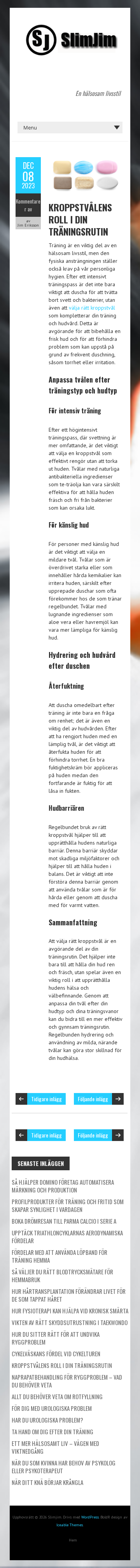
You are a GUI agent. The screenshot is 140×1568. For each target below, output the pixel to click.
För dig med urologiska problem (52, 1408)
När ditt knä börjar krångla (47, 1482)
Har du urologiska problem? (47, 1420)
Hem (73, 1540)
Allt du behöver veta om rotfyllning (57, 1396)
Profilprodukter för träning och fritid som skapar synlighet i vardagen (68, 1205)
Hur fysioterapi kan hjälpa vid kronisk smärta (70, 1310)
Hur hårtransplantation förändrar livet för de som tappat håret (69, 1295)
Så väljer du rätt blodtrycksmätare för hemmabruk (62, 1275)
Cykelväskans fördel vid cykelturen (56, 1353)
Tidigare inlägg (46, 1099)
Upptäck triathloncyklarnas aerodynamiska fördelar (67, 1236)
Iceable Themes (69, 1524)
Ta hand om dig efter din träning (52, 1431)
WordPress (90, 1517)
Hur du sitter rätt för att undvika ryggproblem (56, 1338)
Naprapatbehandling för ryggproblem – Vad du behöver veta (67, 1381)
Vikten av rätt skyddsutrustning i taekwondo (70, 1322)
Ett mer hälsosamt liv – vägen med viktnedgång (55, 1447)
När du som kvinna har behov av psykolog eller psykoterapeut (64, 1466)
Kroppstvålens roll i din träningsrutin (80, 219)
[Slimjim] (70, 27)
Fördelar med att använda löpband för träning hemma (59, 1256)
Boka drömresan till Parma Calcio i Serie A (64, 1221)
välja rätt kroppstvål (92, 307)
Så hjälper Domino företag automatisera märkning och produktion (63, 1186)
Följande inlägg (93, 1099)
